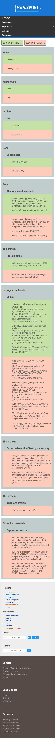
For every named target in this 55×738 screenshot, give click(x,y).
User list (8, 621)
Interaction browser (11, 725)
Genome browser (10, 731)
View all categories (12, 600)
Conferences (9, 592)
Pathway (6, 18)
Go (29, 637)
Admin (5, 677)
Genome (5, 31)
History (7, 623)
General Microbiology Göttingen (17, 668)
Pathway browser (10, 719)
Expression (7, 26)
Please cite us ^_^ (11, 605)
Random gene (10, 602)
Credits (7, 607)
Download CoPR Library (13, 628)
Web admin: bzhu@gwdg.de (15, 674)
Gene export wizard (12, 616)
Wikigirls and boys (11, 671)
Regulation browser (11, 728)
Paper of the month (12, 595)
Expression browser (12, 722)
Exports (8, 618)
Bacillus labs (9, 597)
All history (7, 698)
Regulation (7, 35)
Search (35, 637)
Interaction (7, 22)
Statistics (8, 626)
